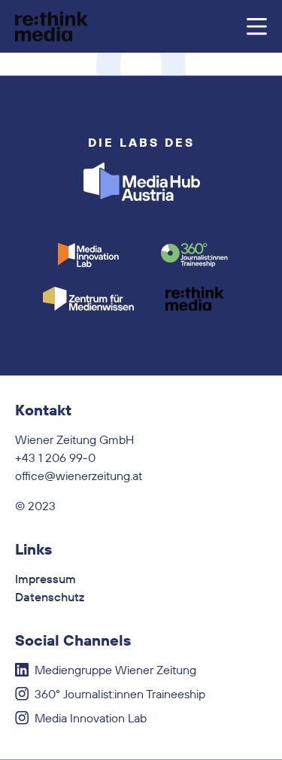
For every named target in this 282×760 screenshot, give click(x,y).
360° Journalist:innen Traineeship (120, 693)
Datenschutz (49, 596)
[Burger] (256, 26)
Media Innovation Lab (91, 717)
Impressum (45, 578)
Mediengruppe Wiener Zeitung (115, 669)
